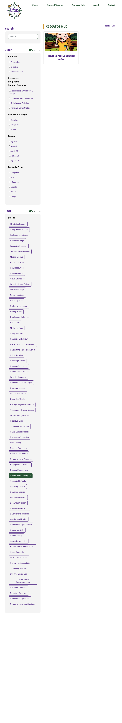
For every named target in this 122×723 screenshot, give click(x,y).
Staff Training (15, 443)
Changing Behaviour (19, 339)
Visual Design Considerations (22, 344)
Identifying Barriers (18, 224)
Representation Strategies (21, 383)
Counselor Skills (17, 530)
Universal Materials (18, 588)
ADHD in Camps (17, 241)
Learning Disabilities (19, 558)
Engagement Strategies (20, 465)
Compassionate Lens (19, 230)
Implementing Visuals (19, 235)
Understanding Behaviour (21, 525)
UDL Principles (16, 355)
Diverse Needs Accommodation (23, 580)
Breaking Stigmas (17, 486)
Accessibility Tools (18, 481)
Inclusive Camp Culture (20, 284)
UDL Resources (17, 268)
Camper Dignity (16, 273)
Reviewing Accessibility (20, 563)
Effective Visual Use (18, 574)
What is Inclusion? (18, 394)
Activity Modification (18, 519)
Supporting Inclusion (19, 568)
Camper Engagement (19, 470)
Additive (37, 50)
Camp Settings (16, 333)
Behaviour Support (18, 503)
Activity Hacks (16, 312)
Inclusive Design (17, 290)
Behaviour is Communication (22, 547)
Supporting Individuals (19, 426)
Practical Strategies (18, 448)
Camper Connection (18, 366)
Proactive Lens (16, 421)
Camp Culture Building (19, 432)
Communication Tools (19, 508)
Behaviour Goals (17, 295)
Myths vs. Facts (16, 328)
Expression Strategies (19, 437)
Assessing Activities (18, 541)
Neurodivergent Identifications (22, 604)
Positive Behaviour (18, 497)
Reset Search (109, 26)
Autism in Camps (17, 262)
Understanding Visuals (19, 599)
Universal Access (17, 388)
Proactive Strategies (18, 593)
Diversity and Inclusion (19, 514)
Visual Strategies (17, 279)
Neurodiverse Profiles (19, 372)
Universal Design (17, 492)
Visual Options (16, 301)
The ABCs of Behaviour (20, 251)
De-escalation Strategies (20, 476)
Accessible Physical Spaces (22, 410)
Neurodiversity (16, 536)
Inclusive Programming (20, 415)
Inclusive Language (18, 377)
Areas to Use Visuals (19, 454)
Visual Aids (15, 323)
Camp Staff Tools (17, 399)
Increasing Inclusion (18, 246)
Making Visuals (16, 257)
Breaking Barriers (17, 361)
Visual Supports (17, 552)
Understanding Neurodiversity (22, 350)
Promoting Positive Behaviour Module (61, 57)
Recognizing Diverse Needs (22, 405)
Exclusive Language (18, 306)
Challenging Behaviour (20, 317)
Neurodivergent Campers (20, 459)
